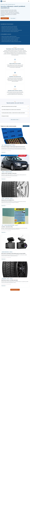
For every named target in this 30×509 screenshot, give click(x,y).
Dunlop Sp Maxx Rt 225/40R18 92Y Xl (7, 200)
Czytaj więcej (3, 152)
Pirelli (8, 278)
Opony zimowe (4, 278)
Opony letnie (7, 198)
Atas (2, 225)
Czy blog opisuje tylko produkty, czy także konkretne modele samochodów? (13, 112)
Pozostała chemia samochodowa (9, 225)
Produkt (11, 198)
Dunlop (3, 198)
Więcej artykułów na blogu (14, 119)
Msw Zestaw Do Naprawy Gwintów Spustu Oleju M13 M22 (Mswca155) (13, 146)
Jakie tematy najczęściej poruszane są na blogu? (9, 106)
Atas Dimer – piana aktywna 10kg (7, 226)
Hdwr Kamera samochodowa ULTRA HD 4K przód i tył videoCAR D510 (13, 253)
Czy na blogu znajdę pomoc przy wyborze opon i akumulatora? (11, 109)
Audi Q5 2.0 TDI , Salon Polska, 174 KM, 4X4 (8, 173)
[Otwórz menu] (28, 1)
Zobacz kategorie (13, 18)
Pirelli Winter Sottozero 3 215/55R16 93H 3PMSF (9, 280)
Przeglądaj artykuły (4, 18)
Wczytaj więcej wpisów (14, 289)
